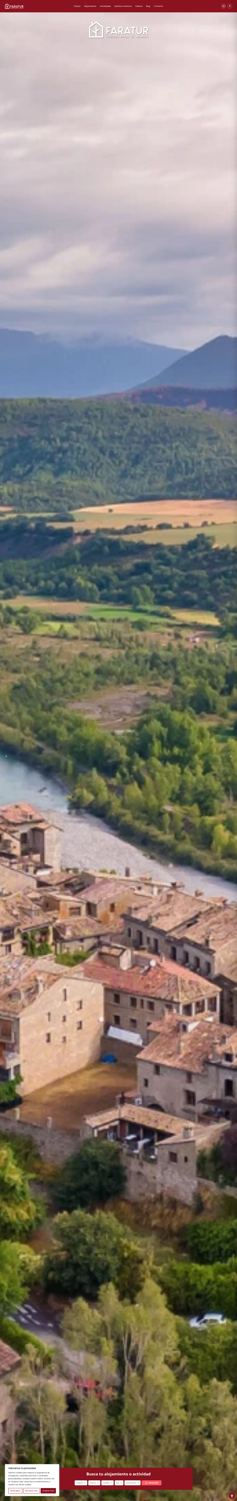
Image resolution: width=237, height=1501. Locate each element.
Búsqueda (153, 1483)
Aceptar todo (48, 1491)
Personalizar (15, 1491)
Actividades (105, 6)
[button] (6, 756)
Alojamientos (90, 6)
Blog (148, 6)
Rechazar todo (31, 1491)
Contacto (158, 6)
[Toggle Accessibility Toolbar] (232, 1496)
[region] (32, 1480)
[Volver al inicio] (14, 6)
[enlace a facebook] (230, 6)
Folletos (139, 6)
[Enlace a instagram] (223, 6)
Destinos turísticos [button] (123, 6)
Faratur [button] (77, 6)
